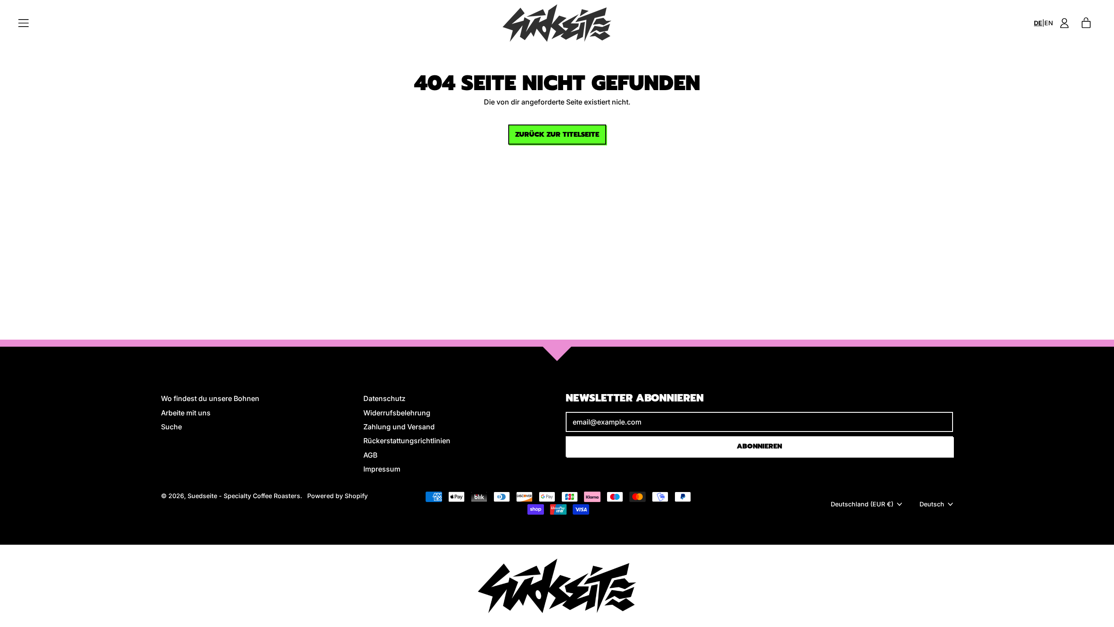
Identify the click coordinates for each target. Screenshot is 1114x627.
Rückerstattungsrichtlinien (406, 440)
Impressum (381, 469)
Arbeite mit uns (186, 412)
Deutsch (931, 504)
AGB (370, 455)
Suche (171, 426)
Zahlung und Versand (399, 426)
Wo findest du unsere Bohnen (210, 398)
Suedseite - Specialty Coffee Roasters (244, 495)
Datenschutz (384, 398)
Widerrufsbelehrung (396, 412)
